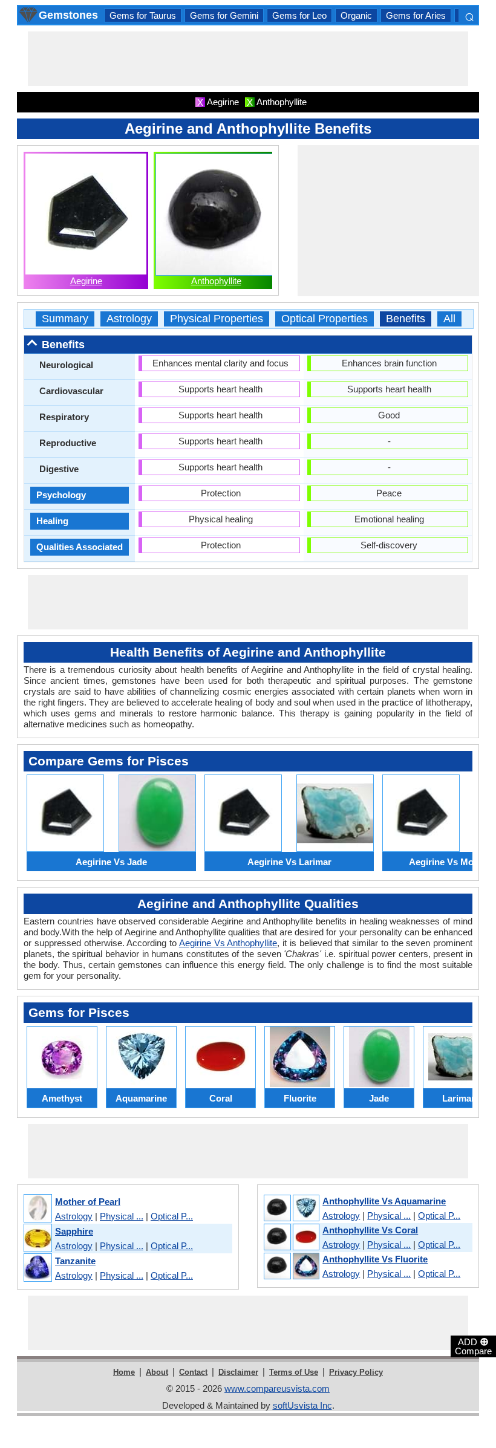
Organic (356, 15)
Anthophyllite (216, 281)
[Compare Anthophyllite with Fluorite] (291, 1267)
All (449, 318)
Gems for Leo (299, 15)
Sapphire (74, 1231)
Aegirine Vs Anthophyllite (228, 943)
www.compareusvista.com (277, 1388)
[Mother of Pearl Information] (37, 1209)
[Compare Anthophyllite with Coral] (291, 1238)
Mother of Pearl (87, 1201)
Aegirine (86, 281)
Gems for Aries (416, 15)
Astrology (129, 318)
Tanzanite (75, 1261)
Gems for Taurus (142, 15)
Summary (65, 318)
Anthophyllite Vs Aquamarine (384, 1201)
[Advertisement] (248, 58)
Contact (193, 1372)
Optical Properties (324, 318)
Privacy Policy (356, 1372)
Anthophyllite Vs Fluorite (375, 1259)
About (157, 1372)
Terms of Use (293, 1372)
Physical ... (121, 1216)
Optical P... (172, 1216)
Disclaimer (238, 1372)
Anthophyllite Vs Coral (370, 1230)
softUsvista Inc (302, 1405)
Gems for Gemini (224, 15)
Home (124, 1372)
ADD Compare (473, 1346)
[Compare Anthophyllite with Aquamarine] (291, 1208)
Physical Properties (216, 318)
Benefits (405, 318)
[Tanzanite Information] (37, 1268)
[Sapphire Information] (37, 1238)
